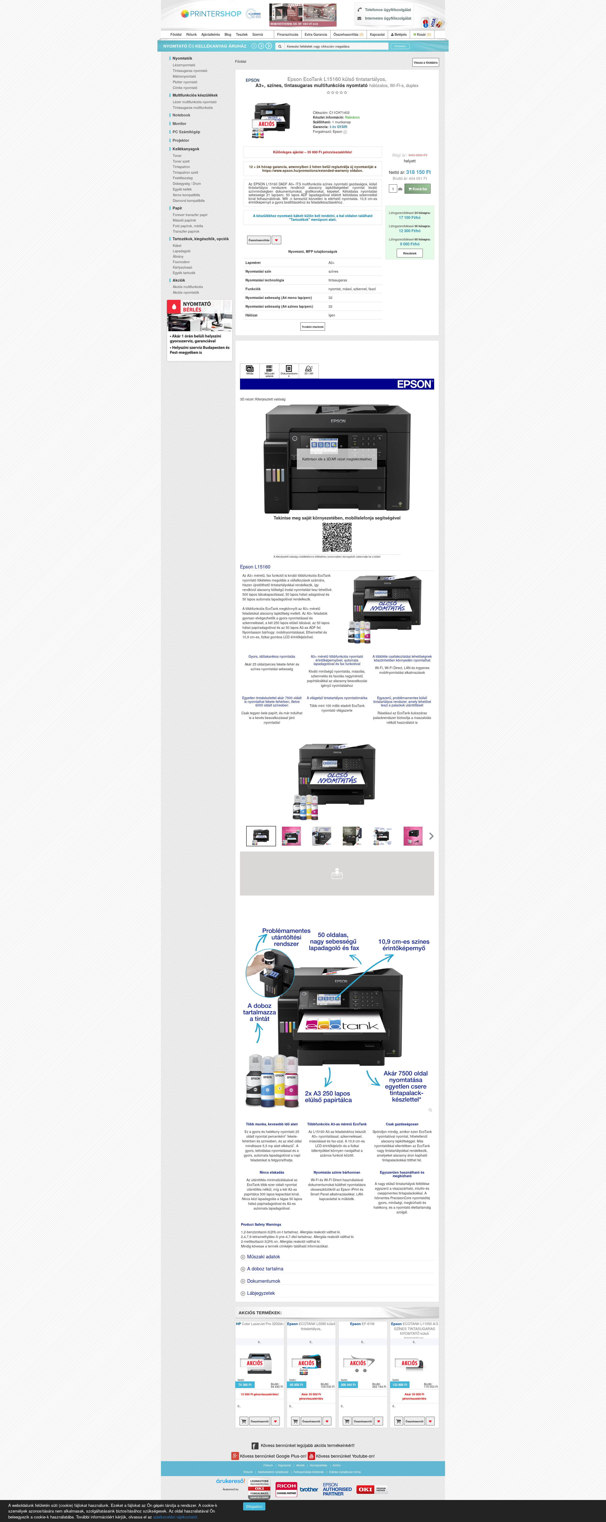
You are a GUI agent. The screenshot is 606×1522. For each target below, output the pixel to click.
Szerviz (257, 34)
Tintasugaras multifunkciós (193, 107)
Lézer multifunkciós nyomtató (195, 101)
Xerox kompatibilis (186, 194)
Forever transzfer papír (190, 214)
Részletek (410, 253)
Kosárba (419, 188)
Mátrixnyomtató (184, 76)
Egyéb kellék (182, 189)
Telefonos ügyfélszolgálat (388, 10)
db (400, 188)
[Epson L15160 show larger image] (337, 1017)
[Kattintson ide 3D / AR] (309, 371)
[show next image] (429, 776)
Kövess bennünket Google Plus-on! (274, 1456)
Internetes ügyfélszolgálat (388, 18)
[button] (431, 836)
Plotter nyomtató (185, 82)
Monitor (179, 123)
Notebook (181, 115)
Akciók (300, 1465)
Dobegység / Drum (187, 183)
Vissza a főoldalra (426, 62)
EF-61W (368, 1323)
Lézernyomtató (184, 64)
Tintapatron (181, 166)
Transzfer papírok (186, 231)
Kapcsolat (377, 34)
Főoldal (176, 34)
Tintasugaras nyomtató (190, 70)
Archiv (337, 1465)
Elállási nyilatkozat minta (345, 1472)
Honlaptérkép (318, 1465)
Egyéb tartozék (184, 272)
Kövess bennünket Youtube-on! (345, 1456)
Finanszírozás (287, 34)
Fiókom (268, 1465)
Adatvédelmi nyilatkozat (273, 1472)
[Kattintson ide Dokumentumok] (289, 371)
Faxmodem (181, 261)
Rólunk (191, 34)
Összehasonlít (260, 1421)
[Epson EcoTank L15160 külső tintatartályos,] (272, 118)
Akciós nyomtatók (186, 292)
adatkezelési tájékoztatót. (175, 1517)
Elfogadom (254, 1506)
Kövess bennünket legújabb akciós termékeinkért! (308, 1445)
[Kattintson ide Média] (250, 371)
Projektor (181, 140)
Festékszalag (183, 177)
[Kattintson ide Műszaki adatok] (269, 371)
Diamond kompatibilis (189, 200)
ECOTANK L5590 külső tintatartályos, (317, 1326)
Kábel (177, 245)
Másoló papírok (184, 220)
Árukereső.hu (230, 1489)
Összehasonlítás (349, 34)
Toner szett (181, 161)
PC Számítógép (186, 131)
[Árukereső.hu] (230, 1483)
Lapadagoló (182, 250)
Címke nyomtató (185, 87)
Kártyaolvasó (182, 267)
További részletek (313, 326)
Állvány (178, 256)
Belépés (400, 34)
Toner (177, 155)
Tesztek (242, 34)
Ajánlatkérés (210, 34)
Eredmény (400, 46)
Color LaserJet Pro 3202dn (262, 1323)
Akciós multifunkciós (188, 286)
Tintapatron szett (185, 172)
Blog (228, 34)
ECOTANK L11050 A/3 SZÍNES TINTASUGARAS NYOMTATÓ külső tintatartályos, (416, 1330)
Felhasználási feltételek (309, 1472)
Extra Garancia (316, 34)
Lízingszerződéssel (410, 215)
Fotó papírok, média (188, 225)
